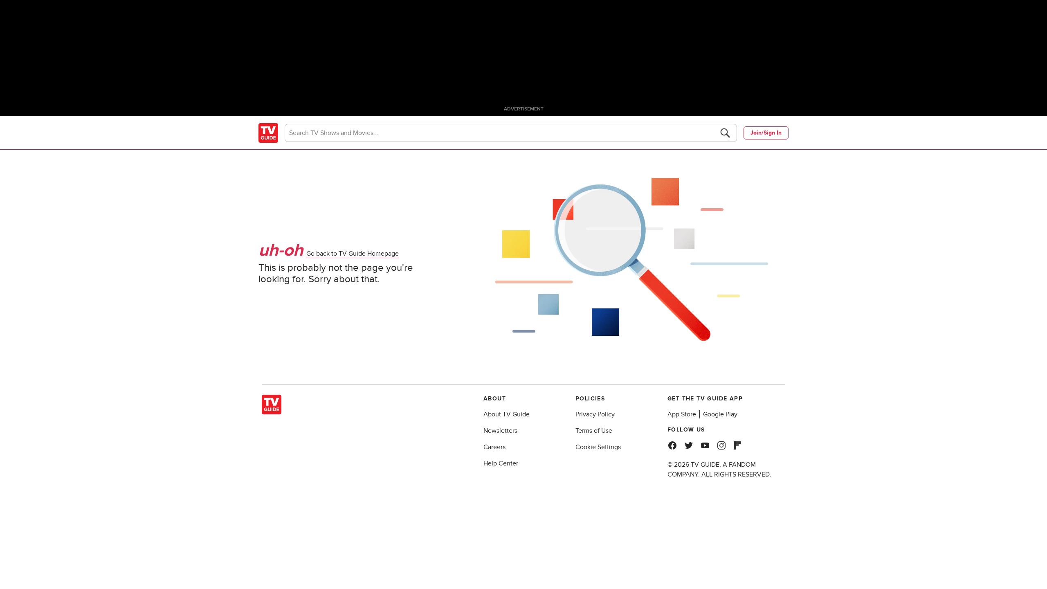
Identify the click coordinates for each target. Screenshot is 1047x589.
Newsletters (500, 431)
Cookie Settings (598, 447)
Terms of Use (593, 431)
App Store (681, 414)
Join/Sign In (766, 132)
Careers (494, 447)
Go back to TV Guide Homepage (352, 254)
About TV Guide (506, 414)
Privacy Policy (595, 414)
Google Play (720, 414)
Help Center (500, 463)
